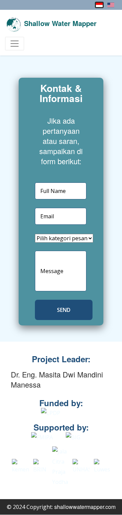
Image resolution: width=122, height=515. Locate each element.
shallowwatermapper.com (85, 507)
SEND (63, 310)
